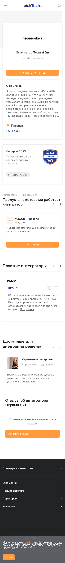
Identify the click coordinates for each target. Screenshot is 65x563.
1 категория (13, 130)
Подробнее (27, 309)
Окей (8, 557)
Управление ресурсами (37, 359)
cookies (28, 542)
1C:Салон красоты (27, 219)
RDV (11, 288)
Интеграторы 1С (18, 174)
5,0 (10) (21, 222)
